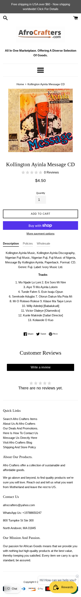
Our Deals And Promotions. (20, 428)
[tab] (11, 244)
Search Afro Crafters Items (20, 419)
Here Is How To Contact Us (20, 433)
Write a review (41, 367)
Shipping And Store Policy (19, 447)
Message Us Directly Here (20, 437)
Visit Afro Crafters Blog (17, 442)
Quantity (40, 193)
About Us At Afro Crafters (19, 423)
